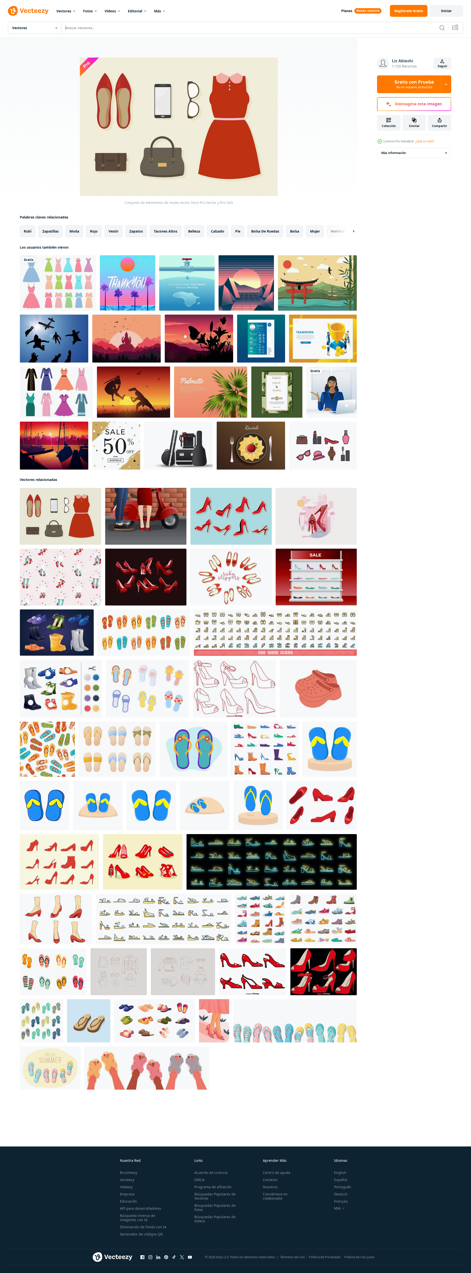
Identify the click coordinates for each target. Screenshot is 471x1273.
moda (74, 231)
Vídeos (110, 11)
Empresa (127, 1194)
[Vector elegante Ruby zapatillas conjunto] (323, 971)
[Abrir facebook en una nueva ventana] (142, 1257)
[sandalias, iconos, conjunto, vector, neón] (271, 862)
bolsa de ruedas (265, 231)
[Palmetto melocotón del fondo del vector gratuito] (210, 392)
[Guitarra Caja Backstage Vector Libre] (178, 446)
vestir (113, 231)
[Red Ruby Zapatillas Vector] (231, 516)
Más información (393, 153)
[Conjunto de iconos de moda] (323, 446)
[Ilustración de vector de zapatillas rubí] (214, 1020)
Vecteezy (127, 1179)
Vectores (63, 11)
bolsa (294, 231)
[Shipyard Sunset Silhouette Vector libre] (54, 446)
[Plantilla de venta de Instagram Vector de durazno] (116, 446)
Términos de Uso (292, 1257)
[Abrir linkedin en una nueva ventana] (158, 1257)
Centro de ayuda (276, 1172)
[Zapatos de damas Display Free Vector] (316, 577)
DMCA (199, 1179)
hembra (338, 231)
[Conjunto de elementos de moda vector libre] (60, 516)
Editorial (135, 11)
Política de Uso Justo (359, 1257)
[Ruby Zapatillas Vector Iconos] (322, 805)
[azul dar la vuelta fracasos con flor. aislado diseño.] (193, 749)
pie (237, 231)
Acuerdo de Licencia (211, 1172)
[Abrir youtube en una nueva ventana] (190, 1257)
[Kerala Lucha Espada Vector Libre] (133, 392)
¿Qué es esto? (424, 141)
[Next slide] (349, 231)
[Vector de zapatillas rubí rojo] (142, 862)
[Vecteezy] (28, 11)
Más (157, 11)
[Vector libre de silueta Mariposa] (199, 339)
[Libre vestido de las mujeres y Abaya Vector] (56, 392)
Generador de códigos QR (141, 1234)
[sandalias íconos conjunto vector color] (163, 919)
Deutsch (341, 1194)
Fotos (88, 11)
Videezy (126, 1187)
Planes (346, 10)
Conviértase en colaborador (275, 1196)
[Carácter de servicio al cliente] (331, 392)
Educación (128, 1201)
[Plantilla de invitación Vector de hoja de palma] (276, 392)
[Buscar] (442, 28)
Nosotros (270, 1187)
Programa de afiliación (213, 1187)
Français (341, 1201)
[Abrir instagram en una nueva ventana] (150, 1257)
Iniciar (446, 10)
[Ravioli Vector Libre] (251, 446)
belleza (194, 231)
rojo (94, 231)
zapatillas (50, 231)
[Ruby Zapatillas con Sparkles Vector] (145, 577)
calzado (217, 231)
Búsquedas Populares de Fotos (215, 1207)
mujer (315, 231)
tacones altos (165, 231)
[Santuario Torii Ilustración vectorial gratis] (317, 283)
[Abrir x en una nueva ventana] (182, 1257)
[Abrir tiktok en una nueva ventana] (174, 1257)
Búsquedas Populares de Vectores (215, 1196)
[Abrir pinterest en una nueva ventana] (166, 1257)
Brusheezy (128, 1172)
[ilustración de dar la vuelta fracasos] (330, 749)
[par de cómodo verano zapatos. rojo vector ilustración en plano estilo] (318, 689)
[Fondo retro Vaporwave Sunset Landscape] (246, 283)
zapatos (136, 231)
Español (340, 1179)
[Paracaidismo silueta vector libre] (54, 339)
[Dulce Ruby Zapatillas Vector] (60, 577)
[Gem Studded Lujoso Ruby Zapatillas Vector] (316, 516)
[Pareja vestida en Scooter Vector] (145, 516)
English (340, 1172)
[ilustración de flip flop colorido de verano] (41, 1020)
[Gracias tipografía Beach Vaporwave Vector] (127, 283)
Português (342, 1187)
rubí (27, 231)
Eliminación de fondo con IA (143, 1227)
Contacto (270, 1179)
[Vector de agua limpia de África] (187, 283)
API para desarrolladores (140, 1208)
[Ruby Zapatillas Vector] (231, 577)
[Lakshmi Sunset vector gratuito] (126, 339)
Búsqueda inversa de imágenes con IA (137, 1217)
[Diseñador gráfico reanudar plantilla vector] (261, 339)
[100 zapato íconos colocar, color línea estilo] (275, 632)
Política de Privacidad (324, 1257)
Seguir (442, 66)
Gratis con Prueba (414, 84)
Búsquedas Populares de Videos (215, 1218)
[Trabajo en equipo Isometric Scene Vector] (323, 339)
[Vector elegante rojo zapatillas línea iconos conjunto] (234, 689)
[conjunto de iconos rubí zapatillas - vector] (252, 971)
